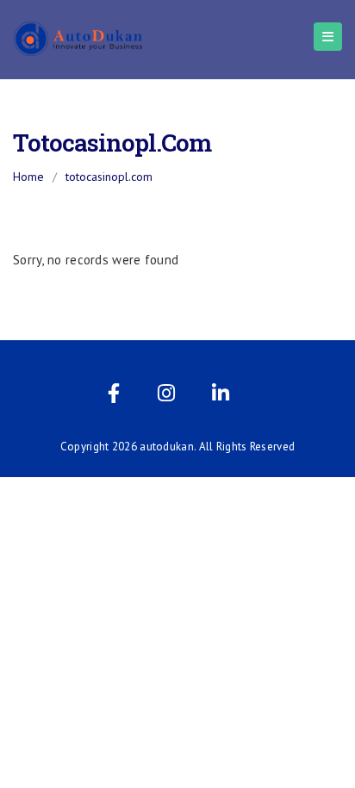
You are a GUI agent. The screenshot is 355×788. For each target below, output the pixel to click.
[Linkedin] (220, 396)
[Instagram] (166, 396)
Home (28, 176)
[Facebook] (113, 396)
